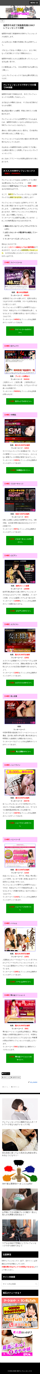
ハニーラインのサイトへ (20, 824)
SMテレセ (6, 1073)
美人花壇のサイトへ (20, 751)
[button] (36, 1284)
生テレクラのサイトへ (20, 401)
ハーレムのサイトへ (20, 982)
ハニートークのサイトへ (20, 908)
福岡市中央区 (16, 1077)
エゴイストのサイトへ (20, 683)
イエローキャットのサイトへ (20, 540)
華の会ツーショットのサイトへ (20, 1058)
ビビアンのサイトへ (20, 611)
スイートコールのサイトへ (20, 331)
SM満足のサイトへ (20, 470)
